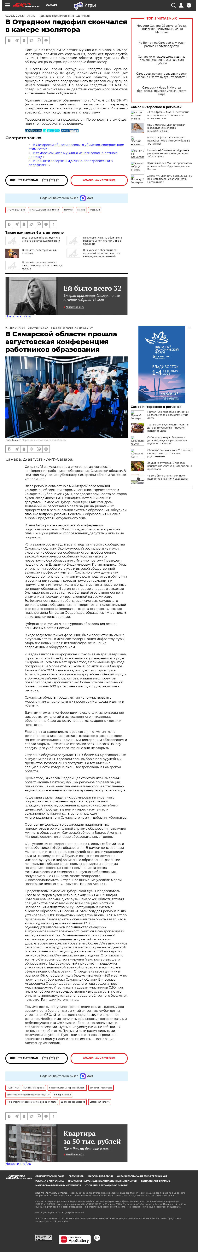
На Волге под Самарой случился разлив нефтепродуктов (161, 44)
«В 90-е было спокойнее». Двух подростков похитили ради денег (167, 477)
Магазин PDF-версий (100, 1176)
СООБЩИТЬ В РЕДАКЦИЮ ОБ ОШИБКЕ (106, 1185)
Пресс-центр (76, 1176)
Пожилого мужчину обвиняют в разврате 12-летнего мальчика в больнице (102, 240)
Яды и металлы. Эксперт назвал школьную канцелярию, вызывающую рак (166, 127)
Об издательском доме (49, 1176)
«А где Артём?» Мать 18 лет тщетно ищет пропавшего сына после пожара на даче (168, 115)
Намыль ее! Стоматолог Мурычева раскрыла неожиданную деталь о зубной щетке (168, 153)
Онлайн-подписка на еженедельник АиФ (142, 1176)
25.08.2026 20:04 (15, 327)
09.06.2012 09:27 (14, 15)
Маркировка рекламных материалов (58, 1185)
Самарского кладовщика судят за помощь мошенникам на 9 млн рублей (161, 60)
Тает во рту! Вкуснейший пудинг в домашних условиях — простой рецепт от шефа (168, 427)
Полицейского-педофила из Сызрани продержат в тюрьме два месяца (42, 265)
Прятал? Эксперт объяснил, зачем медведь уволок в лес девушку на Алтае (168, 414)
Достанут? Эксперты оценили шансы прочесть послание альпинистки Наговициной (169, 178)
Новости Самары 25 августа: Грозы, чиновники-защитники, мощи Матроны (162, 29)
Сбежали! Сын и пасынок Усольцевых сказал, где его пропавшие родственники (170, 453)
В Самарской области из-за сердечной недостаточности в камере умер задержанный (101, 253)
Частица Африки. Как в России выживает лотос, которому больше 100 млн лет (168, 140)
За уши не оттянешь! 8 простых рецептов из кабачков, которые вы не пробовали (169, 465)
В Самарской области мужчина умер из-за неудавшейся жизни (41, 239)
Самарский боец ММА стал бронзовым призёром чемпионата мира (161, 91)
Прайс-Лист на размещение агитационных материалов (102, 1181)
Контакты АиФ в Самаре (155, 1181)
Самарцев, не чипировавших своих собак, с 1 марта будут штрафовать (161, 75)
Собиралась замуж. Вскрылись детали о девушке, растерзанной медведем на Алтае (167, 440)
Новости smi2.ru (18, 316)
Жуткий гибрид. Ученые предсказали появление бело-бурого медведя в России (169, 166)
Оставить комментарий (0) (99, 180)
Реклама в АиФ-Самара (49, 1181)
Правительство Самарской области (45, 440)
